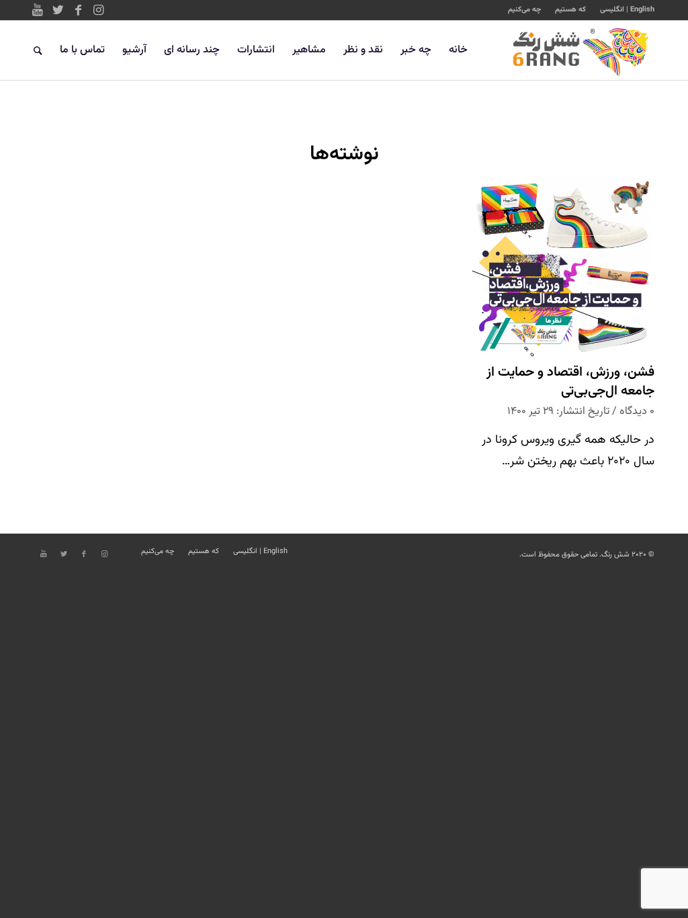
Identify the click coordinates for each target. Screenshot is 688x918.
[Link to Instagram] (98, 10)
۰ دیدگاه (636, 411)
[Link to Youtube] (38, 10)
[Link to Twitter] (58, 10)
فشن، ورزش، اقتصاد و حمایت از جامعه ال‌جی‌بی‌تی (570, 382)
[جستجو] (38, 50)
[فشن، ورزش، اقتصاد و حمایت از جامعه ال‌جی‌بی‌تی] (563, 268)
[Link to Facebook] (78, 10)
